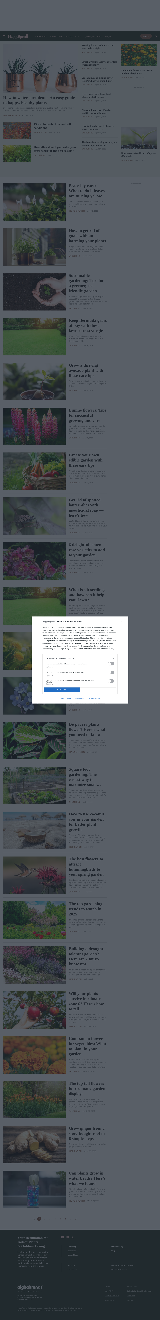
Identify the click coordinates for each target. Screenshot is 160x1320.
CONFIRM (62, 690)
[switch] (111, 663)
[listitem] (80, 658)
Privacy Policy (94, 698)
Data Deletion (65, 698)
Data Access (80, 698)
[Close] (123, 621)
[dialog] (80, 660)
